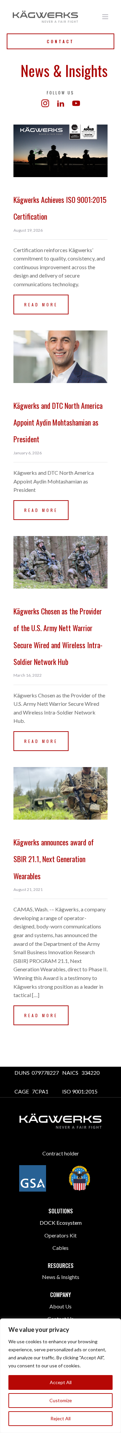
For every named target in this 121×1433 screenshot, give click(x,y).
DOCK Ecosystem (61, 1222)
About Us (60, 1306)
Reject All (60, 1418)
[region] (60, 1375)
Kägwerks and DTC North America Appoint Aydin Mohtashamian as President (58, 422)
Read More (41, 304)
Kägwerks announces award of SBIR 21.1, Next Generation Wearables (53, 859)
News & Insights (60, 1277)
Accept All (61, 1382)
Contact (60, 41)
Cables (60, 1248)
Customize (60, 1400)
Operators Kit (60, 1235)
